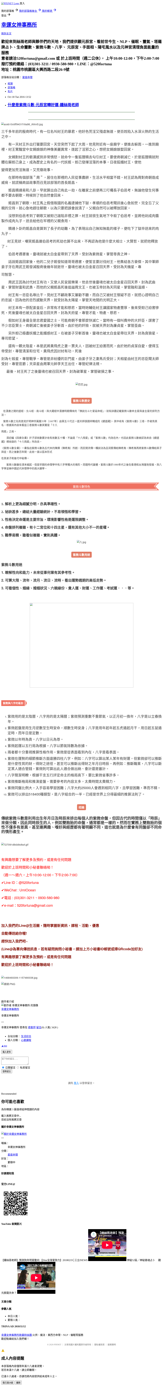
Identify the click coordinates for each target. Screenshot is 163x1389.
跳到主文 (6, 33)
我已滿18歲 (8, 1383)
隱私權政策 (99, 1344)
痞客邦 (32, 1027)
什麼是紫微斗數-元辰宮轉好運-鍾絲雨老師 (43, 105)
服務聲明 (112, 1344)
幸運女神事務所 (19, 25)
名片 (10, 91)
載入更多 (7, 1052)
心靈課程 (26, 1040)
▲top (4, 1045)
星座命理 (27, 77)
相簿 (10, 83)
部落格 (11, 87)
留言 (38, 1027)
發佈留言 (7, 1071)
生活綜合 (26, 1036)
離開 (18, 1383)
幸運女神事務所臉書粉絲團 (16, 1335)
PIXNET (57, 1344)
